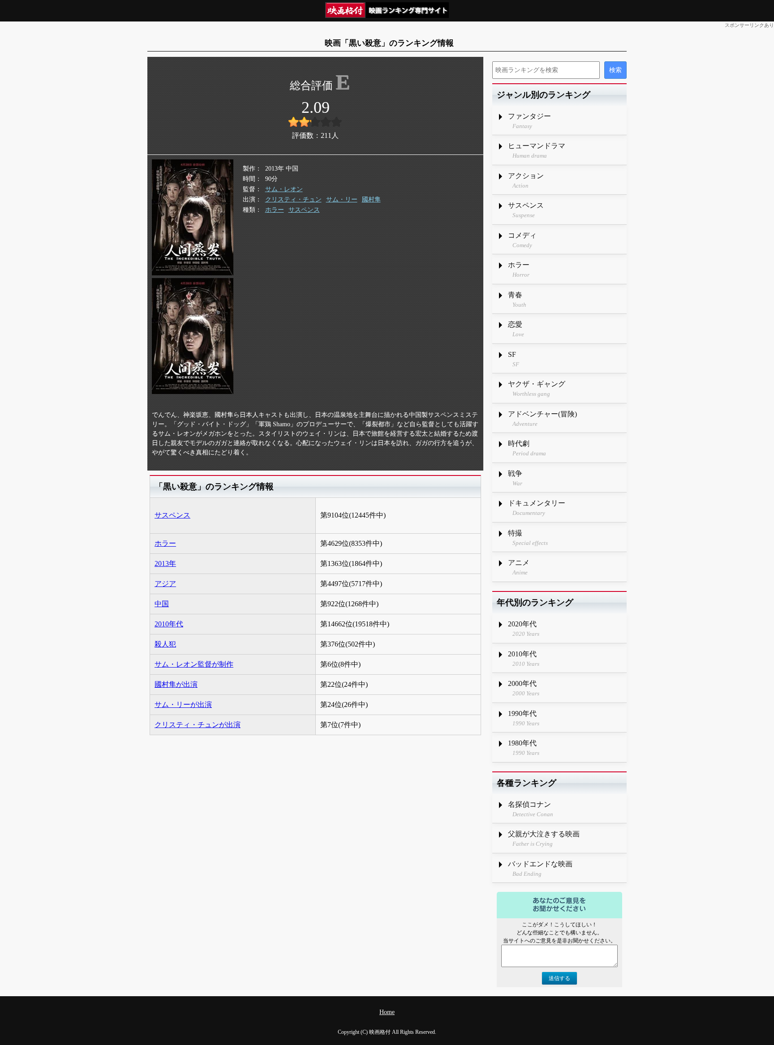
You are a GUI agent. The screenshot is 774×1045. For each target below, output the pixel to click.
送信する (559, 978)
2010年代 (169, 624)
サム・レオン (284, 189)
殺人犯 (165, 644)
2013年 (165, 563)
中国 (162, 604)
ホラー (274, 209)
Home (387, 1012)
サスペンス (304, 209)
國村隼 (371, 199)
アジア (165, 583)
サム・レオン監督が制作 (194, 664)
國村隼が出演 (176, 684)
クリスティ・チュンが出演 (198, 724)
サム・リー (341, 199)
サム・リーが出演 (183, 704)
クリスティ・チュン (293, 199)
